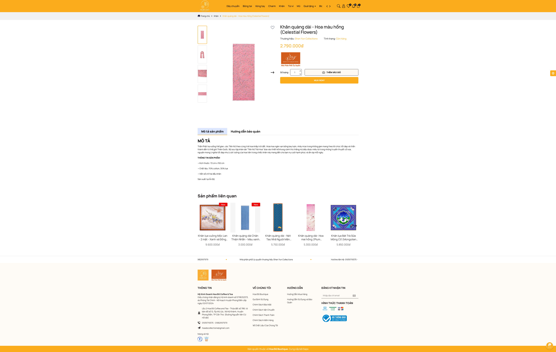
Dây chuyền (233, 6)
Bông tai (247, 6)
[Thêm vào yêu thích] (272, 27)
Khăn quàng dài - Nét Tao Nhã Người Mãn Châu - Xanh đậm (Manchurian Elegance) (278, 237)
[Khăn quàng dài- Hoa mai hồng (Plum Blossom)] (311, 217)
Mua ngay (319, 80)
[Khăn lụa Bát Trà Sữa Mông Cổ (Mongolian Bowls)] (343, 217)
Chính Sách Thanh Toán (263, 315)
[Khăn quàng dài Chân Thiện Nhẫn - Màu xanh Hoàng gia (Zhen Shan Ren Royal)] (245, 217)
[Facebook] (200, 339)
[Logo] (205, 5)
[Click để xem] (243, 72)
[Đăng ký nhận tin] (354, 295)
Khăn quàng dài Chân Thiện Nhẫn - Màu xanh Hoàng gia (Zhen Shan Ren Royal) (245, 237)
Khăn (282, 6)
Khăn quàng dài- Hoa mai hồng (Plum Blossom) (310, 237)
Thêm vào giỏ (334, 72)
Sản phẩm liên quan (217, 196)
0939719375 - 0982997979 (214, 322)
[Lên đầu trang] (550, 337)
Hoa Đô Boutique (260, 294)
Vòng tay (260, 6)
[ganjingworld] (206, 339)
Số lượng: (284, 72)
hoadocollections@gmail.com (215, 328)
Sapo (305, 349)
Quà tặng (309, 6)
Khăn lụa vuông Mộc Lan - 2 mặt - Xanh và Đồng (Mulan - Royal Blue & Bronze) (212, 237)
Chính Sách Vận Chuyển (264, 309)
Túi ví (290, 6)
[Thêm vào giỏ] (205, 231)
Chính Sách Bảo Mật (262, 304)
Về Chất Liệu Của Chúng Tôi (265, 325)
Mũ (298, 6)
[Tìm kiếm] (338, 5)
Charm (272, 6)
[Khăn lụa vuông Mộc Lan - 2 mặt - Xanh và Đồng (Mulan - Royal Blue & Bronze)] (212, 217)
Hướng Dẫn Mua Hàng (297, 294)
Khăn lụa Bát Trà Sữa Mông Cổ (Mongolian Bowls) (343, 237)
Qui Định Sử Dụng (260, 299)
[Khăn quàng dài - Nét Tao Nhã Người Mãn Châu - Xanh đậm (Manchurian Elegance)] (278, 217)
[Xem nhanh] (212, 231)
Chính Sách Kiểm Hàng (263, 320)
